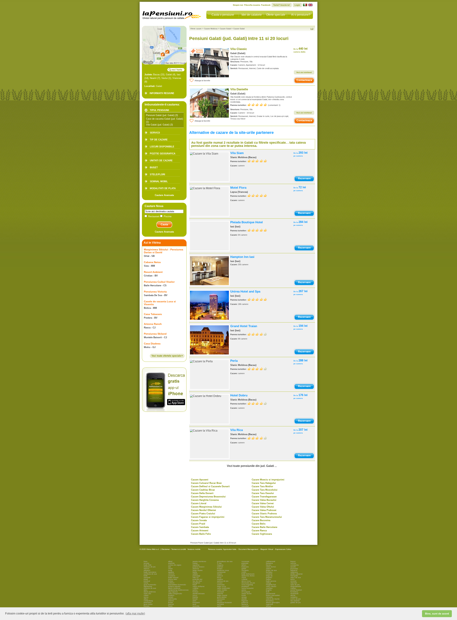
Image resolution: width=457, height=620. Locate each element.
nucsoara (245, 561)
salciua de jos (222, 581)
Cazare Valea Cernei (263, 503)
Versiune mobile (193, 549)
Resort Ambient (153, 272)
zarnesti (147, 577)
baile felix (147, 565)
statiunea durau (248, 576)
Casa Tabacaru (153, 314)
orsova (171, 601)
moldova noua (223, 570)
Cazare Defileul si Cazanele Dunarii (210, 486)
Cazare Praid (198, 524)
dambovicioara (199, 593)
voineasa (221, 585)
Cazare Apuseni (199, 479)
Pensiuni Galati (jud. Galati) (160, 115)
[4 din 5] (257, 334)
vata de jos (295, 585)
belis (145, 576)
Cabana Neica (152, 262)
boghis (269, 590)
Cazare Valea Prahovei (264, 510)
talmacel (293, 570)
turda (244, 595)
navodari (245, 606)
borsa (170, 602)
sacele (293, 567)
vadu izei (147, 593)
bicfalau (269, 572)
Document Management (248, 549)
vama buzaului (247, 588)
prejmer (269, 577)
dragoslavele (295, 586)
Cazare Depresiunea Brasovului (208, 496)
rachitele (220, 604)
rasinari (220, 567)
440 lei (300, 50)
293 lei (300, 154)
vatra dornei (271, 567)
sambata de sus (150, 574)
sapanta (196, 565)
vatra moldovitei (223, 588)
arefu (219, 606)
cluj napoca (173, 592)
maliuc (268, 579)
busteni (171, 595)
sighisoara (148, 586)
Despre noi (238, 5)
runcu (195, 595)
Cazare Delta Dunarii (202, 493)
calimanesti (270, 561)
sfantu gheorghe (273, 602)
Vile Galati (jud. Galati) (157, 124)
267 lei (300, 292)
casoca (220, 576)
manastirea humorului (177, 585)
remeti (170, 597)
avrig (170, 570)
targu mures (197, 570)
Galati (169, 74)
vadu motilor (222, 590)
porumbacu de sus (224, 561)
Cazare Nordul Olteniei (203, 510)
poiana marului (174, 586)
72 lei (299, 188)
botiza (170, 581)
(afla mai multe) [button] (135, 613)
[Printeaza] (311, 28)
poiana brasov (198, 567)
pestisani (245, 586)
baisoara (245, 567)
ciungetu (245, 570)
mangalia (294, 576)
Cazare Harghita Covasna (205, 500)
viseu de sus (295, 577)
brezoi (292, 561)
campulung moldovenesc (178, 590)
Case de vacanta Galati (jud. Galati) (164, 118)
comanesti (221, 572)
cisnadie (269, 597)
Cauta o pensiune (223, 14)
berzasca (269, 601)
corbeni (171, 583)
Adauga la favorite (202, 80)
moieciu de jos (149, 567)
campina (293, 597)
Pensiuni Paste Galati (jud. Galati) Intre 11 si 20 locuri (213, 543)
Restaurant (153, 216)
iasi (169, 567)
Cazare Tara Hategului (264, 483)
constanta (294, 565)
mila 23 (196, 577)
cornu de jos (295, 599)
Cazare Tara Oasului (263, 493)
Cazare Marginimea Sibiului (206, 507)
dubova (196, 568)
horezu (195, 592)
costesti (269, 574)
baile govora (271, 581)
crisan (146, 595)
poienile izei (197, 579)
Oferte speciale (275, 14)
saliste (195, 574)
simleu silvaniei (296, 574)
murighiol (196, 583)
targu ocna (221, 586)
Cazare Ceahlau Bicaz (203, 490)
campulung (148, 601)
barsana (269, 563)
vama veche (247, 593)
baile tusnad (173, 577)
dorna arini (172, 579)
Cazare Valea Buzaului (264, 500)
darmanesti (270, 593)
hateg (195, 563)
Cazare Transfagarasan (264, 496)
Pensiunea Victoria (155, 291)
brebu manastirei (273, 595)
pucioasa (294, 568)
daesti (244, 599)
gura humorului (150, 585)
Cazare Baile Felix (201, 534)
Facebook (265, 5)
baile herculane (150, 572)
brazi (195, 585)
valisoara (294, 572)
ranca (146, 597)
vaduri (268, 568)
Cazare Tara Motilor (262, 486)
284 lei (300, 223)
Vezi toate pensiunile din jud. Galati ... (252, 465)
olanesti (293, 583)
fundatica (294, 592)
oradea (220, 579)
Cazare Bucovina (261, 520)
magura (220, 565)
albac (146, 599)
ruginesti (269, 604)
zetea (244, 590)
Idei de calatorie (252, 14)
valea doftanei (198, 586)
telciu (292, 579)
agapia (171, 572)
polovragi (196, 576)
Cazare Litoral (198, 503)
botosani (196, 602)
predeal (147, 581)
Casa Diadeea (152, 343)
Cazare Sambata (200, 527)
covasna (171, 576)
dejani (219, 574)
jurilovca (245, 602)
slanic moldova (174, 588)
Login (297, 5)
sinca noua (246, 581)
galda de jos (295, 602)
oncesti (293, 581)
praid (146, 579)
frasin (170, 606)
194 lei (300, 327)
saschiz (220, 593)
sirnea (268, 606)
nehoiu (293, 563)
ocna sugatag (247, 585)
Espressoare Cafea (283, 549)
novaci (219, 583)
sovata (146, 563)
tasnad (171, 604)
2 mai (219, 563)
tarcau (219, 601)
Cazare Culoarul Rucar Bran (206, 483)
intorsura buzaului (224, 602)
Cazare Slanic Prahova (264, 513)
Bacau (156, 74)
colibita (195, 588)
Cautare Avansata (164, 195)
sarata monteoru (199, 561)
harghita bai (271, 585)
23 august (246, 592)
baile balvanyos (248, 574)
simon (244, 565)
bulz (267, 592)
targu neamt (222, 595)
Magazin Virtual (266, 549)
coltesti (244, 579)
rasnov (146, 568)
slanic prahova (150, 592)
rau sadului (295, 601)
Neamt (153, 78)
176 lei (300, 396)
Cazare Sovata (199, 520)
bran (145, 561)
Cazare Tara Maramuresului (267, 517)
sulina (195, 590)
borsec (220, 568)
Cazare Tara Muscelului (264, 490)
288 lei (300, 362)
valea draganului (175, 593)
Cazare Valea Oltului (263, 507)
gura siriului (221, 597)
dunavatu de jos (248, 583)
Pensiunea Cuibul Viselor (159, 281)
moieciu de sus (150, 588)
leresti (195, 599)
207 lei (300, 431)
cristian (293, 588)
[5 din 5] (257, 104)
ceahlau (269, 588)
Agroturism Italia (229, 549)
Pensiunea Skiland (155, 333)
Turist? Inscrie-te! (281, 5)
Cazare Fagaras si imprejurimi (207, 517)
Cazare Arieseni (199, 530)
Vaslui (164, 78)
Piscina (167, 216)
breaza (146, 606)
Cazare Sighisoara (262, 534)
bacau (268, 565)
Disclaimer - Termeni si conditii (174, 549)
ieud (194, 604)
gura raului (148, 604)
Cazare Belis (258, 524)
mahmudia (172, 599)
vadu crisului (271, 586)
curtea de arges (174, 565)
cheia (170, 568)
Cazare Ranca (259, 530)
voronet (171, 574)
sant (194, 601)
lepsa (195, 572)
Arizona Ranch (153, 323)
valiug (268, 583)
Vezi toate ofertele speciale (167, 355)
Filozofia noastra (252, 5)
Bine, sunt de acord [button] (437, 613)
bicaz (219, 577)
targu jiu (269, 576)
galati (244, 568)
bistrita (195, 597)
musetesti (294, 593)
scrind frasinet (296, 590)
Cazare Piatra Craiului (203, 513)
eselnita (171, 563)
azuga (244, 597)
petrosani (147, 602)
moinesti (220, 592)
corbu (244, 572)
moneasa (221, 599)
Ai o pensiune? (300, 14)
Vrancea (176, 78)
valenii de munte (273, 599)
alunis (292, 595)
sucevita (196, 606)
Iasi (178, 74)
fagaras (245, 601)
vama (146, 583)
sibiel (170, 561)
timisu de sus (271, 570)
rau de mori (197, 581)
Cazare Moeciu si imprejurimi (268, 479)
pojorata (245, 563)
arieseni (147, 570)
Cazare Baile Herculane (264, 527)
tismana (245, 604)
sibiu (145, 590)
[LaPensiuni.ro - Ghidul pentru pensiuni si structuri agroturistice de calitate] (172, 14)
